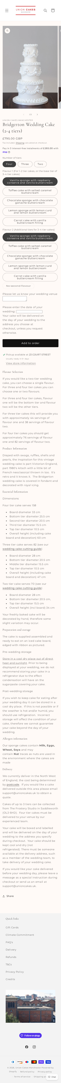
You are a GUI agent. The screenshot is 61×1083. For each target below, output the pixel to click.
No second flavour (20, 286)
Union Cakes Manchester (28, 1068)
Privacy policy (45, 1071)
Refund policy (27, 1071)
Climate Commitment (20, 934)
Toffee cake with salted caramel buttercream (30, 191)
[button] (7, 10)
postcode (13, 784)
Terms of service (22, 1076)
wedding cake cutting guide (22, 548)
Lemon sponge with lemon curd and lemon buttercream (30, 211)
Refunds (11, 957)
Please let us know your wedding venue (30, 294)
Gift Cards (12, 927)
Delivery (11, 949)
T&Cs (9, 964)
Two (40, 164)
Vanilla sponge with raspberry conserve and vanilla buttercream (30, 181)
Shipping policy (42, 1076)
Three (25, 164)
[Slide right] (37, 114)
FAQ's (9, 942)
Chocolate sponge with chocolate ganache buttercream (30, 201)
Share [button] (10, 896)
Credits (10, 979)
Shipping (20, 143)
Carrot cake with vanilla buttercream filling (30, 221)
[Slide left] (24, 114)
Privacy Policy (15, 971)
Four (9, 164)
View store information (21, 363)
